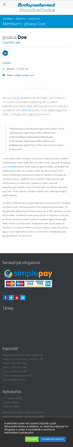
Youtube (17, 297)
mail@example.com (24, 75)
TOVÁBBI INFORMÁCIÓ (53, 439)
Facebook (5, 297)
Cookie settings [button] (14, 439)
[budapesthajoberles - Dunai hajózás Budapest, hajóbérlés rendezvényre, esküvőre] (36, 7)
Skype (22, 297)
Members (20, 18)
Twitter (11, 297)
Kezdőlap (7, 18)
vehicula (26, 110)
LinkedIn (5, 53)
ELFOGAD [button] (32, 439)
